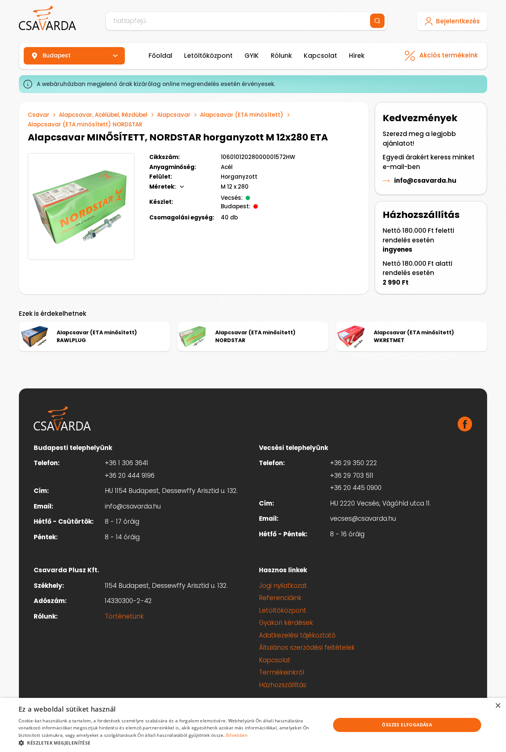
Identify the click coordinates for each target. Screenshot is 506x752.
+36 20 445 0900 (356, 487)
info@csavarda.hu (425, 180)
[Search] (377, 21)
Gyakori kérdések (286, 622)
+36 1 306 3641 (126, 462)
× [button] (497, 706)
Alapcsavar (173, 115)
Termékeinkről (281, 672)
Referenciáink (280, 597)
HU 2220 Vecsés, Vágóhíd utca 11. (380, 503)
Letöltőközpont (208, 55)
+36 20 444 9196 (129, 475)
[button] (170, 742)
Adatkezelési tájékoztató (297, 635)
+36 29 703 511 (351, 475)
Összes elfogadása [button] (407, 725)
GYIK (251, 55)
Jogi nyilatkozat (283, 585)
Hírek (356, 55)
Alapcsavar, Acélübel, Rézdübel (103, 115)
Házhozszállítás (282, 684)
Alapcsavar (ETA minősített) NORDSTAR (85, 124)
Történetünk (124, 616)
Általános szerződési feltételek (307, 647)
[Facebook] (464, 424)
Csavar (38, 115)
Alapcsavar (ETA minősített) (241, 115)
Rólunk (281, 55)
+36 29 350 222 (353, 462)
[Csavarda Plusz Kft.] (47, 18)
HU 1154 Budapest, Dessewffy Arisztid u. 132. (171, 490)
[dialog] (253, 725)
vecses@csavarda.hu (363, 518)
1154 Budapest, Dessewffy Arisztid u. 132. (166, 585)
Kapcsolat (320, 55)
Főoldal (160, 55)
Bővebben (236, 735)
